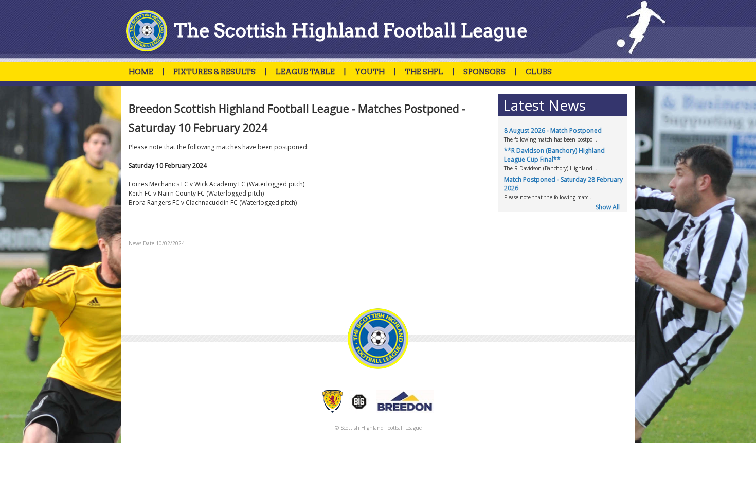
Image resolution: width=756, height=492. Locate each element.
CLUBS (539, 71)
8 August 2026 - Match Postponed (553, 130)
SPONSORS (484, 71)
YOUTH (370, 71)
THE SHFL (424, 71)
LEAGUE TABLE (305, 71)
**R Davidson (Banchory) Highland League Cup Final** (554, 155)
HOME (141, 71)
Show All (608, 207)
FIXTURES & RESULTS (214, 71)
